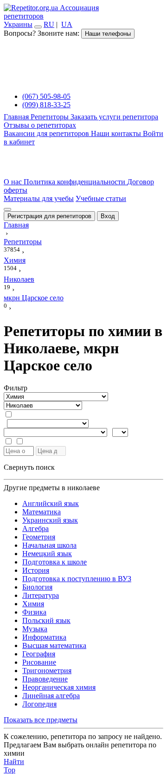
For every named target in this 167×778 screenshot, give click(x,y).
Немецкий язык (47, 554)
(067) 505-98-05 (46, 96)
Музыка (34, 629)
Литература (40, 595)
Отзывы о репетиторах (40, 125)
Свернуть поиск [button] (29, 467)
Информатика (44, 637)
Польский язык (46, 620)
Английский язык (50, 503)
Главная (17, 117)
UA (66, 24)
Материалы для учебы (39, 198)
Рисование (39, 662)
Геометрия (38, 537)
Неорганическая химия (59, 687)
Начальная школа (49, 545)
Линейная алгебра (51, 696)
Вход (108, 216)
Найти (14, 761)
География (38, 654)
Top (9, 770)
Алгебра (35, 528)
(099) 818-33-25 (46, 105)
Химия (33, 604)
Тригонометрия (46, 670)
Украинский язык (50, 520)
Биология (37, 587)
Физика (34, 612)
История (35, 570)
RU (49, 24)
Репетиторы (51, 117)
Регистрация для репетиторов (49, 216)
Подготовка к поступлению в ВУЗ (76, 579)
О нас (14, 182)
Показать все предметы (40, 720)
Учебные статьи (101, 198)
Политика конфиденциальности (75, 182)
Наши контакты (117, 133)
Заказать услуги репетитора (114, 117)
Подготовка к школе (54, 562)
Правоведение (45, 679)
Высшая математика (54, 645)
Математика (41, 512)
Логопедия (39, 704)
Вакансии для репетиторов (47, 133)
